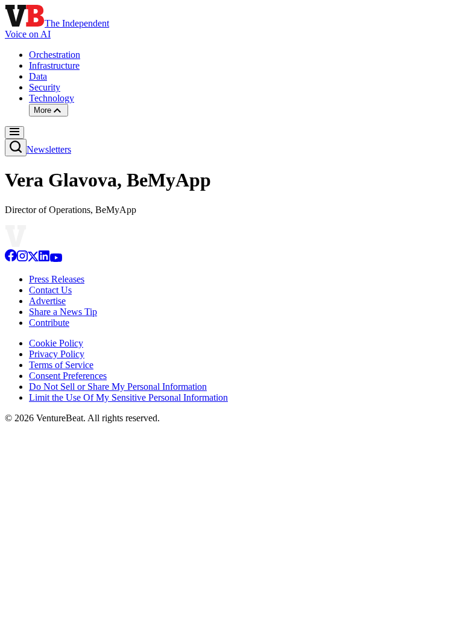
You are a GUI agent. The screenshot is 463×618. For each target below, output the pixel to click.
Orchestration (54, 54)
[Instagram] (22, 258)
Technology (51, 98)
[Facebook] (11, 258)
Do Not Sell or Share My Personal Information (118, 386)
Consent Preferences (68, 376)
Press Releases (56, 279)
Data (38, 76)
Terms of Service (61, 365)
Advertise (47, 301)
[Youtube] (55, 258)
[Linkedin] (44, 258)
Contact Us (50, 290)
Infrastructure (54, 65)
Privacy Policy (56, 354)
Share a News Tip (63, 312)
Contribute (49, 322)
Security (44, 87)
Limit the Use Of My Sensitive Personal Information (128, 397)
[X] (33, 258)
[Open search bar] (16, 147)
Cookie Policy (56, 343)
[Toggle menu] (14, 132)
